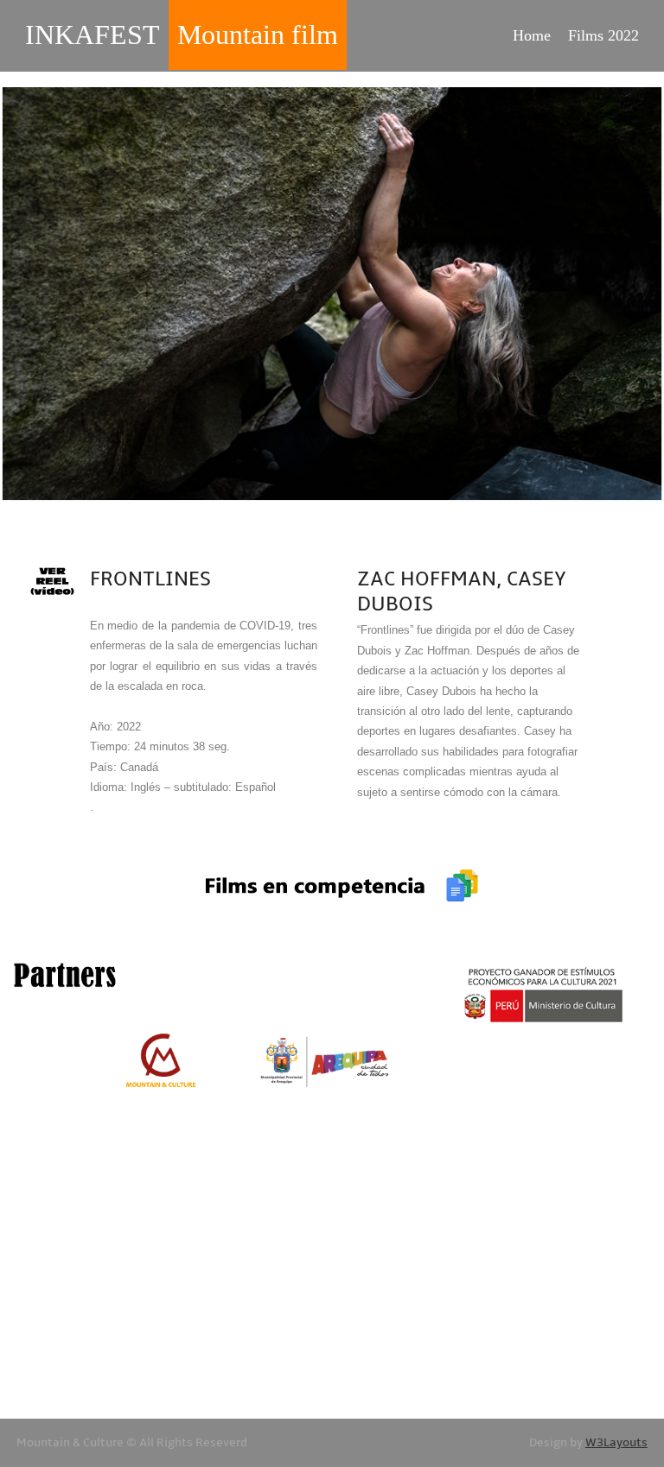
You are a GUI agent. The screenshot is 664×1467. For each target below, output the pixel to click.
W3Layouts (616, 1443)
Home (532, 35)
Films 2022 (603, 35)
